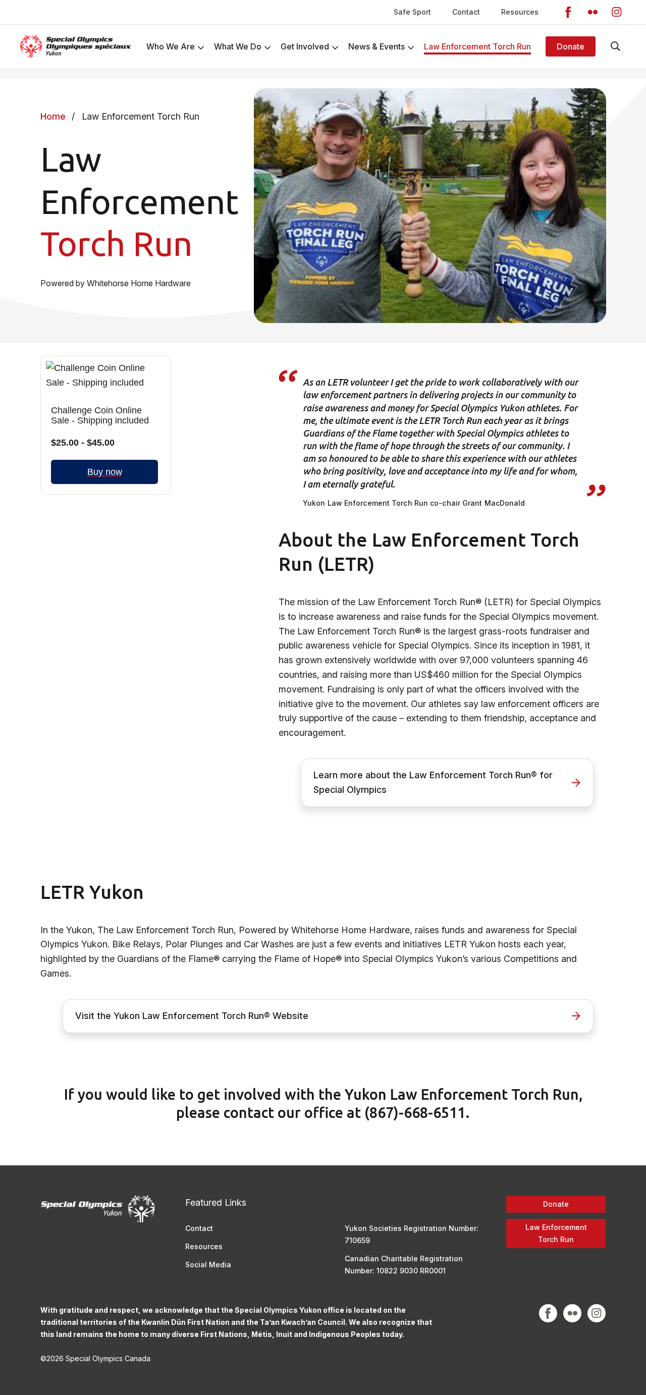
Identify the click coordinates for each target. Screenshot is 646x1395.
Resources (520, 12)
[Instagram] (617, 12)
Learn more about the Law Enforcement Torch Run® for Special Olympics (433, 782)
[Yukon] (75, 46)
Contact (466, 12)
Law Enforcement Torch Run (556, 1233)
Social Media (208, 1264)
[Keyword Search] (616, 46)
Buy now (104, 472)
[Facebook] (568, 12)
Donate (570, 46)
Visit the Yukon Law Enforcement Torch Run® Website (191, 1015)
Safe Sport (412, 12)
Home (53, 116)
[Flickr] (592, 12)
